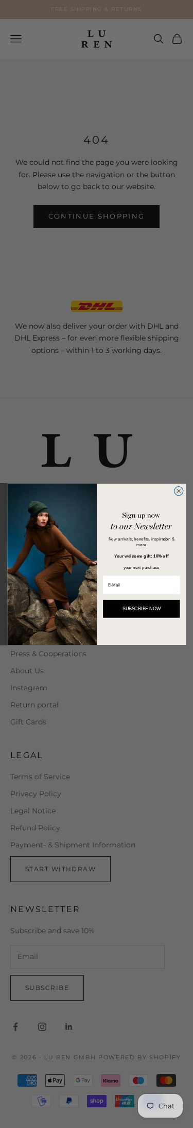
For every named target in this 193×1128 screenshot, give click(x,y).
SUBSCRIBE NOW (141, 608)
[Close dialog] (178, 490)
